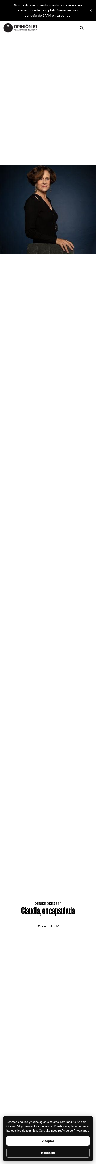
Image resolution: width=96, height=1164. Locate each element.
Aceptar (48, 1141)
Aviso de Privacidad (74, 1130)
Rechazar (48, 1152)
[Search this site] (81, 28)
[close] (90, 10)
